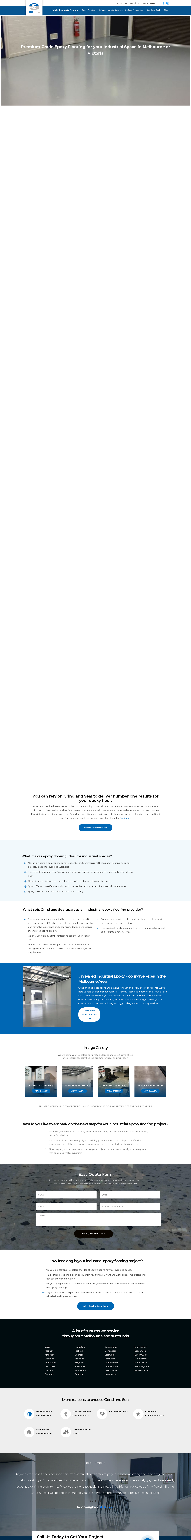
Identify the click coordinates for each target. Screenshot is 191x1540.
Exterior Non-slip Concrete (111, 10)
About (119, 3)
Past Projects (129, 3)
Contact (153, 3)
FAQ (138, 3)
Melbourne (106, 1507)
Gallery (145, 3)
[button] (87, 1525)
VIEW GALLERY (41, 1091)
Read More (125, 818)
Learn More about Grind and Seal (89, 1014)
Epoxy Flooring (88, 10)
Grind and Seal (153, 10)
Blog (166, 10)
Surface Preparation (134, 10)
